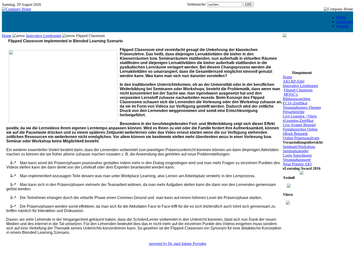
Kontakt (342, 26)
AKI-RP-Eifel (293, 81)
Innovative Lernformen (43, 36)
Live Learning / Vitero (300, 116)
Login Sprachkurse (297, 155)
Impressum (344, 22)
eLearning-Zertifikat (298, 120)
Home (341, 17)
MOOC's (291, 94)
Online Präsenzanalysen (301, 138)
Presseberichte (294, 112)
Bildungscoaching (296, 99)
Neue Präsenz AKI (297, 164)
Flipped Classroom (298, 90)
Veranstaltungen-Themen (302, 107)
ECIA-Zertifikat (295, 103)
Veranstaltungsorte (297, 160)
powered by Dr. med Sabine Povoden (177, 244)
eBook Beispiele (295, 134)
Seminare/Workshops (299, 147)
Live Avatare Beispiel (299, 125)
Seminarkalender (295, 151)
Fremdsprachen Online (300, 129)
